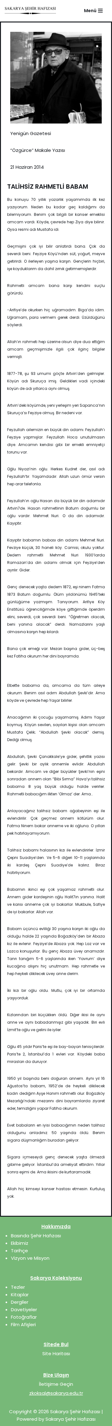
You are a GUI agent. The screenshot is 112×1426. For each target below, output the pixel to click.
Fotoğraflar (24, 1317)
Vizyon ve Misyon (30, 1258)
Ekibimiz (19, 1243)
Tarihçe (19, 1250)
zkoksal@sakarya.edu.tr (56, 1393)
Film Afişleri (23, 1324)
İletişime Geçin (56, 1384)
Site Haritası (56, 1353)
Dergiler (19, 1302)
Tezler (18, 1287)
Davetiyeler (24, 1309)
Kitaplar (20, 1294)
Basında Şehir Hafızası (36, 1235)
